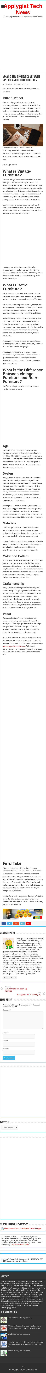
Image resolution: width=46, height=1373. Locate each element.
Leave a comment (22, 84)
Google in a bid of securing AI (29, 994)
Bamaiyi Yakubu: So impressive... (20, 1318)
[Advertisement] (23, 42)
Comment (7, 1010)
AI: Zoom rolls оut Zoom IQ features (16, 989)
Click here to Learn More (20, 1245)
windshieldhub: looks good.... (19, 1334)
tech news (8, 84)
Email (5, 1041)
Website (6, 1049)
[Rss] (23, 1366)
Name (5, 1033)
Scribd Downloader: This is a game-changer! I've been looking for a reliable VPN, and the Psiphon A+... (26, 1344)
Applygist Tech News (23, 9)
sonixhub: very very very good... (19, 1351)
